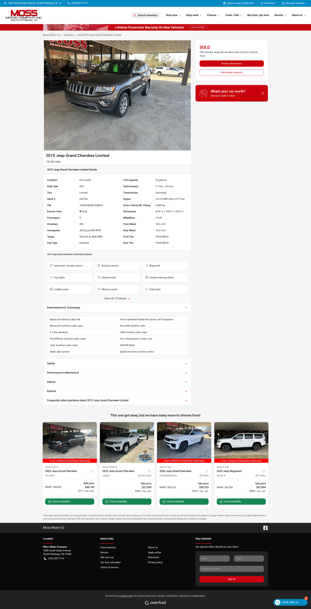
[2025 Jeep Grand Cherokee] (70, 442)
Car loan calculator (110, 562)
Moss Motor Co (51, 35)
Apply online (154, 552)
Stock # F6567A (109, 467)
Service (104, 552)
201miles (260, 475)
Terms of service (109, 567)
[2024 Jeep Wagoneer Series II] (241, 442)
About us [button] (297, 15)
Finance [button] (211, 15)
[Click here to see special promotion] (155, 27)
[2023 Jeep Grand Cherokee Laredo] (127, 442)
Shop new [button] (171, 15)
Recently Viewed (295, 3)
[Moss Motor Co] (24, 15)
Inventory (69, 35)
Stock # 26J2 (166, 467)
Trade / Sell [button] (232, 15)
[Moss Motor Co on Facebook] (264, 527)
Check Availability (61, 501)
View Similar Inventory (232, 72)
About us (153, 547)
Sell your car (107, 557)
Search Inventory (148, 15)
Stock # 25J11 (51, 467)
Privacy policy (155, 562)
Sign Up (232, 579)
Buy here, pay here (258, 15)
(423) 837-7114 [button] (79, 3)
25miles (49, 475)
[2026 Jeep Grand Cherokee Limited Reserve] (184, 442)
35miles (204, 475)
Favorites (269, 3)
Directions (153, 557)
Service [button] (278, 15)
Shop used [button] (192, 15)
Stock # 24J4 (223, 467)
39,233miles (144, 475)
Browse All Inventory (231, 63)
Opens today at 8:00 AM (240, 3)
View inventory (108, 547)
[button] (34, 3)
